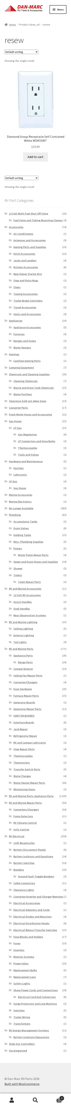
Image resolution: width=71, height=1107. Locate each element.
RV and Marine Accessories (25, 588)
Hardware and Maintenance (26, 461)
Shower (17, 568)
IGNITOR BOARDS (24, 715)
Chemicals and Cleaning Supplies (29, 374)
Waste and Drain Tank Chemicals (33, 388)
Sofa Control (21, 829)
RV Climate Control (25, 823)
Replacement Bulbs (25, 970)
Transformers (21, 1023)
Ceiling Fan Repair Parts (27, 675)
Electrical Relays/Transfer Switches (35, 930)
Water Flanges (22, 776)
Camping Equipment (21, 367)
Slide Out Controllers (22, 1044)
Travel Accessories (24, 307)
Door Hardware (22, 689)
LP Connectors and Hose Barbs (36, 441)
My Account (12, 1100)
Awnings (14, 354)
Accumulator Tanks (25, 521)
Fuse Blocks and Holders (28, 937)
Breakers (18, 869)
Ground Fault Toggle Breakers (36, 876)
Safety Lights (21, 983)
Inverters (18, 950)
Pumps (17, 548)
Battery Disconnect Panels (29, 849)
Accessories (16, 227)
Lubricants (20, 474)
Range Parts (25, 662)
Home (12, 24)
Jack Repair (20, 729)
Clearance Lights (23, 890)
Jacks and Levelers (24, 260)
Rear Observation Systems (29, 615)
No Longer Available (21, 508)
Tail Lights (20, 642)
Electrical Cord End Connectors (37, 997)
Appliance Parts (23, 655)
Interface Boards (23, 722)
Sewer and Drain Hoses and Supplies (35, 561)
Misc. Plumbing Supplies (28, 542)
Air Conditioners (23, 234)
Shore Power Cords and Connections (35, 990)
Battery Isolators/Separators (31, 1037)
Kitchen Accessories (25, 267)
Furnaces (19, 334)
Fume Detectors (23, 816)
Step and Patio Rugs (25, 280)
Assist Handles (22, 602)
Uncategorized (18, 1050)
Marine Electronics (20, 501)
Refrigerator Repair (25, 736)
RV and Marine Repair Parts (25, 803)
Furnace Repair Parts (26, 695)
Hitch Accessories (24, 254)
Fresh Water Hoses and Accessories (30, 414)
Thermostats (21, 762)
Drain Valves (21, 528)
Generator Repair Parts (27, 709)
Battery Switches (24, 863)
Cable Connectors (24, 883)
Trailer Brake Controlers (28, 300)
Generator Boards (24, 702)
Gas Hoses (15, 421)
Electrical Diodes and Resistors (32, 916)
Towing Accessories (25, 294)
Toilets (17, 575)
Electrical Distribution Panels (31, 923)
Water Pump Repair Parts (33, 555)
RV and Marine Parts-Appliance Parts (31, 796)
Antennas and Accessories (29, 240)
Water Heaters (22, 347)
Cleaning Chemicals (25, 381)
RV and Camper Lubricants (29, 742)
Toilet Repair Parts (29, 582)
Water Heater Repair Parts (29, 783)
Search (35, 1100)
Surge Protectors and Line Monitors (35, 1003)
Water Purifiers (22, 394)
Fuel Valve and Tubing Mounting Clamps (38, 220)
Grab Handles (21, 608)
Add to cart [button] (35, 157)
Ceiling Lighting (23, 628)
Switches (19, 1010)
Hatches (18, 468)
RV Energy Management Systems (29, 1030)
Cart (54, 1097)
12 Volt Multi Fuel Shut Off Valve (28, 213)
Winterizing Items (24, 789)
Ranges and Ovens (24, 341)
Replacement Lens (24, 977)
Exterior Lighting (23, 635)
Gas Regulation (27, 434)
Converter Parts (18, 408)
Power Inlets (21, 963)
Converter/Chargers (25, 682)
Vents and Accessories (27, 314)
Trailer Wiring (21, 1017)
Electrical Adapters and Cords (31, 910)
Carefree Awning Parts (27, 361)
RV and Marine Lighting (23, 622)
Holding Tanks (22, 535)
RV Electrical (16, 836)
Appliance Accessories (27, 327)
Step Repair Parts (24, 749)
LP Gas (17, 428)
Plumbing (15, 515)
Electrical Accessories (26, 903)
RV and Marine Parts (21, 649)
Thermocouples (27, 448)
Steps (17, 287)
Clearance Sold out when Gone (27, 401)
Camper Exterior (23, 669)
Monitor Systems (23, 957)
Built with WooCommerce (22, 1084)
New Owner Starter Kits (27, 274)
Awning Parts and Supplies (29, 247)
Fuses (17, 943)
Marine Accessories (20, 495)
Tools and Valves (28, 454)
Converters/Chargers (26, 809)
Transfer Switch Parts (26, 769)
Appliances (15, 320)
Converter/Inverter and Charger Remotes (38, 896)
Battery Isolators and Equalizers (33, 856)
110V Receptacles (24, 843)
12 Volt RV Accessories (27, 595)
